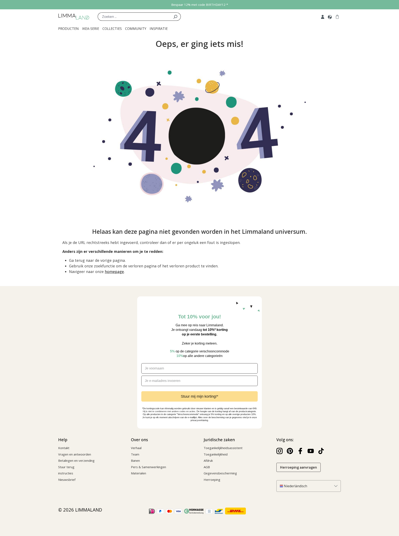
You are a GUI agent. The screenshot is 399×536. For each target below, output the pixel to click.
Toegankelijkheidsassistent (223, 448)
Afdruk (208, 460)
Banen (135, 460)
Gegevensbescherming (220, 473)
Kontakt (63, 448)
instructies (65, 473)
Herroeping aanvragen (298, 467)
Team (135, 454)
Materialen (138, 473)
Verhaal (136, 448)
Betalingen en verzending (76, 460)
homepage (114, 271)
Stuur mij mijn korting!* (199, 396)
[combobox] (134, 16)
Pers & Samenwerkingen (148, 467)
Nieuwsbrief (66, 480)
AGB (207, 467)
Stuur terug (66, 467)
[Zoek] (175, 16)
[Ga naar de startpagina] (73, 16)
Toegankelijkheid (216, 454)
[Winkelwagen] (337, 16)
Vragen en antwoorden (74, 454)
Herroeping (212, 480)
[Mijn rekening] (322, 16)
